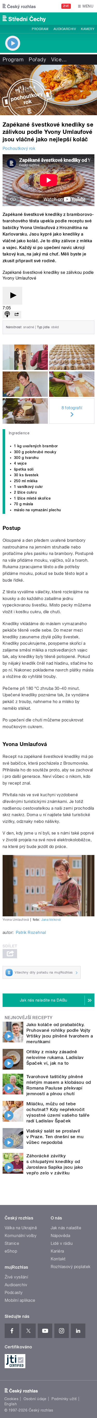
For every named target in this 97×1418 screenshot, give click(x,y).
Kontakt (58, 1258)
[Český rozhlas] (19, 6)
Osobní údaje (35, 1399)
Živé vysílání (16, 1277)
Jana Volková (51, 920)
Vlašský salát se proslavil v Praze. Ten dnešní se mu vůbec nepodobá (55, 1136)
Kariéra (57, 1251)
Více (59, 59)
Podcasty (14, 1292)
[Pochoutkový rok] (48, 90)
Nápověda (60, 1235)
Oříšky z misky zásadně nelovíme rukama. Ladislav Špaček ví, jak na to (55, 1057)
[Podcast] (7, 314)
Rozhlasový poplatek (71, 1266)
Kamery (87, 29)
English (10, 1404)
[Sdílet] (16, 314)
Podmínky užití (64, 1399)
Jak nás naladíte (66, 1227)
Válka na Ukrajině (21, 1227)
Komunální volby (20, 1235)
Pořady (37, 59)
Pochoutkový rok (19, 148)
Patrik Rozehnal (31, 932)
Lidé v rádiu (62, 1243)
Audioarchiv (65, 29)
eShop (11, 1251)
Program (40, 29)
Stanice (12, 1243)
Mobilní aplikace (20, 1300)
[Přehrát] (12, 296)
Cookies (11, 1399)
